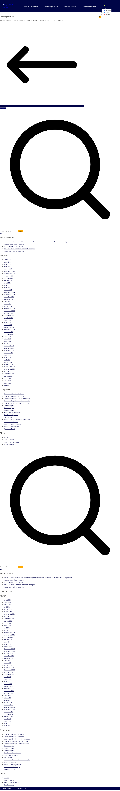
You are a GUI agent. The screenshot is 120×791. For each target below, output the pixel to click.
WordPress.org (9, 444)
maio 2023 (7, 322)
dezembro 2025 (9, 271)
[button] (32, 6)
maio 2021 (7, 357)
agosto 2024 (8, 299)
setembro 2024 (9, 297)
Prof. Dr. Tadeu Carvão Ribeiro (14, 246)
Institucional (8, 417)
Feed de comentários (11, 442)
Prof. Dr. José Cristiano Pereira (14, 251)
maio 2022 (7, 341)
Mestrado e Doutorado (30, 7)
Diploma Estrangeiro (89, 7)
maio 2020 (7, 383)
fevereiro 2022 (9, 346)
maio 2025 (7, 285)
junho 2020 (7, 381)
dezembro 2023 (9, 309)
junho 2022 (7, 339)
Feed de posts (9, 440)
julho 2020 (7, 378)
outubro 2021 (8, 353)
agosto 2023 (8, 318)
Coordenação (9, 406)
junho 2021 (7, 355)
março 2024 (8, 306)
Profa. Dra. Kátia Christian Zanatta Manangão (19, 249)
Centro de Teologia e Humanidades (16, 403)
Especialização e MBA (51, 7)
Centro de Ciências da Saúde (14, 394)
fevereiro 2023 (9, 327)
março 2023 (8, 325)
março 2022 (8, 343)
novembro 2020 (9, 369)
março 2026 (8, 269)
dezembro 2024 (9, 292)
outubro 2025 (8, 276)
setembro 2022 (9, 334)
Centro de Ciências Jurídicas (14, 396)
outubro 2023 (8, 313)
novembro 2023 (9, 311)
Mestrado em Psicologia (12, 427)
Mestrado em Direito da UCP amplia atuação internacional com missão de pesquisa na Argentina (38, 242)
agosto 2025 (8, 281)
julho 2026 (7, 260)
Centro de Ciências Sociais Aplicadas (17, 399)
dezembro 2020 (9, 367)
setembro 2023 (9, 315)
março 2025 (8, 290)
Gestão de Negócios (11, 415)
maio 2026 (7, 264)
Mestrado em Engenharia (12, 424)
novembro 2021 (9, 350)
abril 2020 (7, 385)
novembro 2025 (9, 274)
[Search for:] (60, 171)
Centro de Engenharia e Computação (17, 401)
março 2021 (8, 362)
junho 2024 (7, 302)
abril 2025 (7, 288)
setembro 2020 (9, 374)
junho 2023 (7, 320)
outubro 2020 (8, 371)
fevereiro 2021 (8, 364)
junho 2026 (7, 262)
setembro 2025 (9, 278)
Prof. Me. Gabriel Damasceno (14, 244)
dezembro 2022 (9, 329)
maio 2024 (7, 304)
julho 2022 (7, 336)
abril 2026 (7, 267)
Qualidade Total (9, 429)
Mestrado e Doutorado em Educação (17, 420)
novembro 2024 (9, 295)
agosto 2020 (8, 376)
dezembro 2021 (9, 348)
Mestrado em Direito (11, 422)
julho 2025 (7, 283)
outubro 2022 (8, 332)
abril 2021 (7, 360)
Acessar (6, 437)
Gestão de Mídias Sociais (12, 412)
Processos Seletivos (70, 7)
